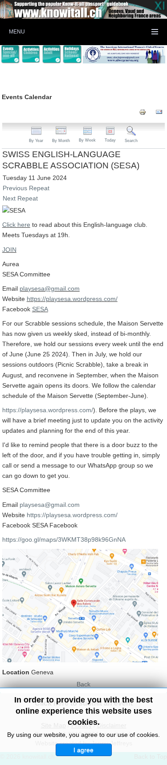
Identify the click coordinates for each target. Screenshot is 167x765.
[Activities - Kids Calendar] (30, 54)
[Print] (142, 111)
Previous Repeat (26, 188)
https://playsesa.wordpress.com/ (72, 298)
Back (83, 684)
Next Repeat (20, 198)
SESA (40, 309)
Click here (16, 224)
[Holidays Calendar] (72, 54)
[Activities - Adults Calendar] (51, 54)
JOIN (9, 249)
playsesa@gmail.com (50, 288)
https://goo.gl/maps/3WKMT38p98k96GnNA (64, 539)
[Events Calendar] (10, 54)
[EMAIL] (159, 111)
